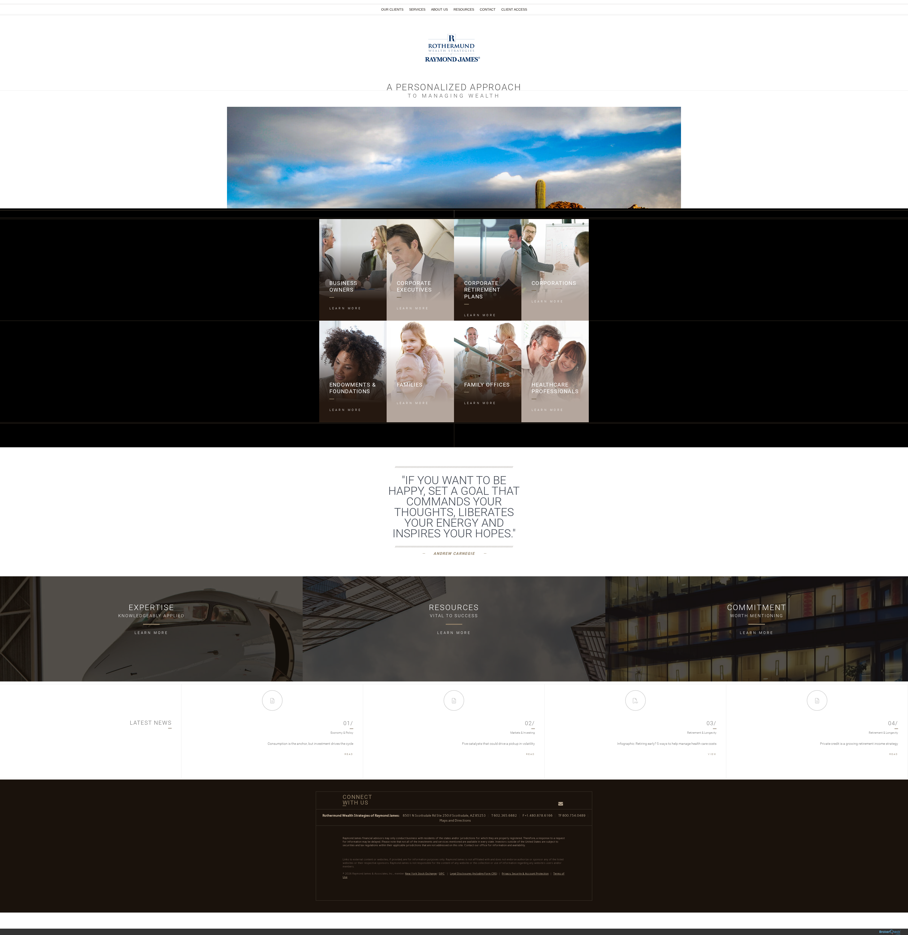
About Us (439, 9)
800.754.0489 (573, 816)
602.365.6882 (505, 816)
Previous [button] (190, 731)
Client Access (514, 9)
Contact (488, 9)
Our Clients (392, 9)
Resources (464, 9)
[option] (272, 731)
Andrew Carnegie (454, 553)
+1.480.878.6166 (539, 816)
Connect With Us (356, 800)
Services (417, 9)
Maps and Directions (455, 821)
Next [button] (899, 731)
